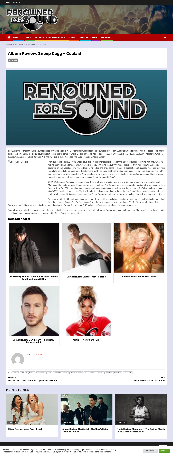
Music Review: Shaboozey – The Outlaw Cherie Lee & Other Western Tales (141, 430)
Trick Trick (118, 373)
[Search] (165, 37)
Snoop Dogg (89, 373)
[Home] (9, 37)
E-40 (22, 373)
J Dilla (49, 373)
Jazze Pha (57, 373)
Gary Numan (30, 373)
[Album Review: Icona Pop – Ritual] (32, 409)
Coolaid (16, 373)
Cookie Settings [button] (150, 451)
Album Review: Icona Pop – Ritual (25, 429)
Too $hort (108, 373)
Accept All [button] (164, 451)
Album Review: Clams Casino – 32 (149, 379)
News (94, 37)
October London (77, 373)
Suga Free (99, 373)
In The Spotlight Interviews (49, 37)
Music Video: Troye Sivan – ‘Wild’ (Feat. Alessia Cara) (32, 379)
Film (71, 37)
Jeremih (66, 373)
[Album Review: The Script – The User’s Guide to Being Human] (86, 409)
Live (27, 37)
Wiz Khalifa (127, 373)
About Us (105, 37)
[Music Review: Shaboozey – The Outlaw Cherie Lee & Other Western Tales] (141, 409)
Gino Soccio (40, 373)
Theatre (84, 37)
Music (16, 37)
